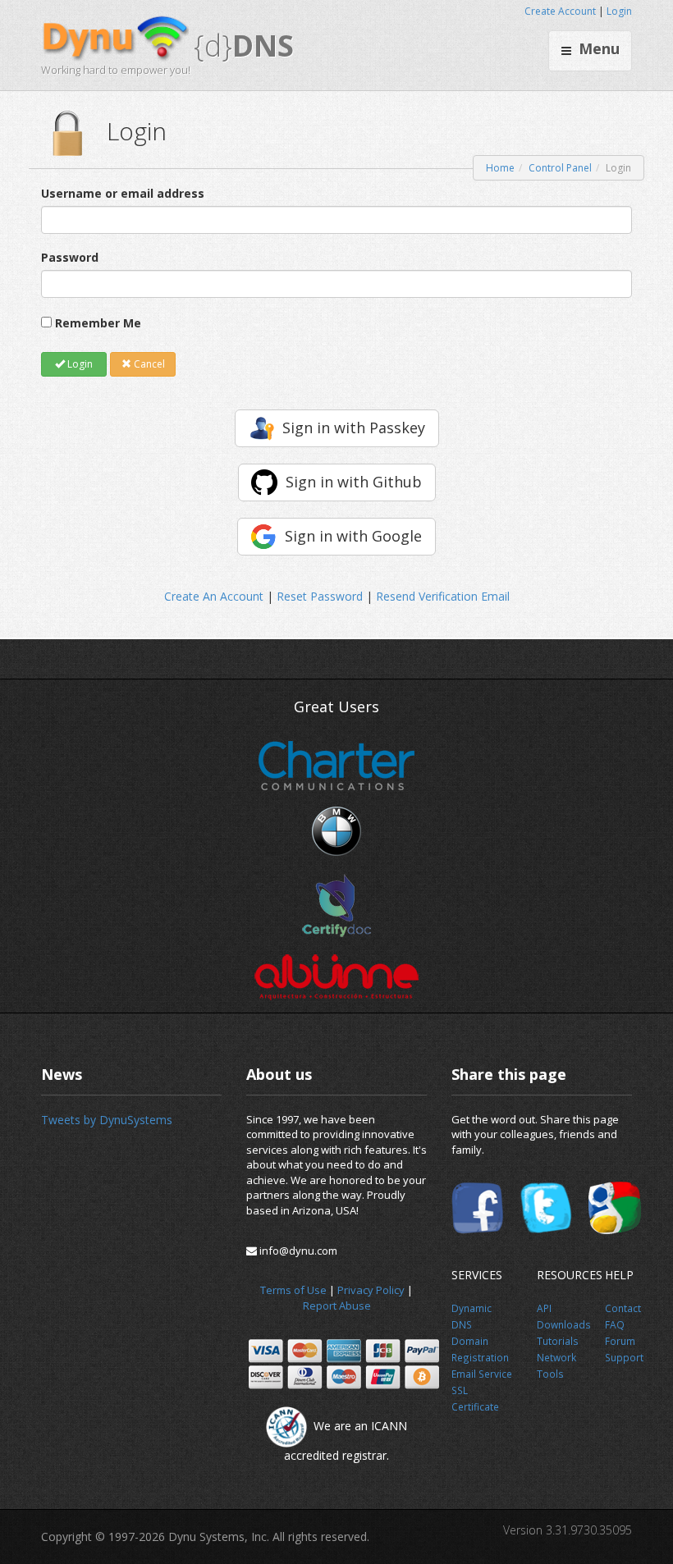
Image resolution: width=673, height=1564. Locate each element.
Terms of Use (293, 1290)
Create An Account (213, 596)
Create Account (560, 11)
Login (619, 11)
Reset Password (320, 596)
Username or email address (122, 193)
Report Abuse (337, 1305)
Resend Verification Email (443, 596)
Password (69, 257)
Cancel (148, 364)
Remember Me (98, 323)
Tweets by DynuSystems (106, 1119)
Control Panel (560, 168)
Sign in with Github (354, 482)
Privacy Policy (371, 1290)
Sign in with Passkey (353, 427)
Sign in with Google (353, 536)
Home (500, 168)
